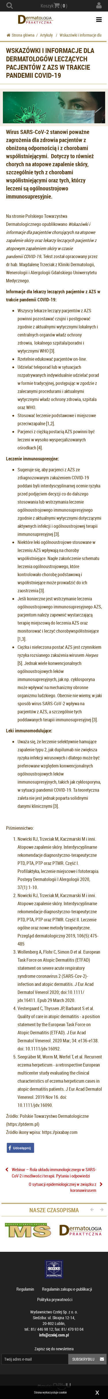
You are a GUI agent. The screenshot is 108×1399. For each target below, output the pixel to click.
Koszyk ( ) (54, 6)
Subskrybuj (83, 1359)
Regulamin (25, 1289)
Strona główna (23, 35)
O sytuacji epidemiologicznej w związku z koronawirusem (62, 1187)
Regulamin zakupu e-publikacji (67, 1289)
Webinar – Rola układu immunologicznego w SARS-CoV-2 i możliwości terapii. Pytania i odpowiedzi (54, 1172)
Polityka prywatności (54, 1299)
